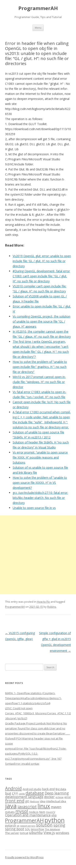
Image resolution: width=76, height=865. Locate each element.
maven (56, 807)
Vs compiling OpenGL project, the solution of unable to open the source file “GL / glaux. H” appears (41, 321)
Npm (42, 812)
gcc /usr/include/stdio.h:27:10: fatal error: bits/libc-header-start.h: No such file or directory (40, 498)
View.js (49, 832)
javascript (27, 806)
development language (24, 796)
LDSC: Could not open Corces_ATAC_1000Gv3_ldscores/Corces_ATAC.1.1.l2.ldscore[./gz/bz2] (38, 713)
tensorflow (37, 829)
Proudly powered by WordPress (24, 857)
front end (14, 801)
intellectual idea (56, 801)
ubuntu (36, 832)
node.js (33, 812)
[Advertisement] (38, 554)
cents (22, 793)
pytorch (10, 825)
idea (42, 801)
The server (12, 833)
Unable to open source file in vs (34, 508)
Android (13, 788)
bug (8, 793)
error (67, 797)
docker (49, 797)
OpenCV (50, 812)
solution (44, 825)
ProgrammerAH (38, 8)
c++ (15, 793)
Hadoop (34, 801)
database (35, 793)
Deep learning (57, 793)
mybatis (10, 812)
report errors (27, 825)
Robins (51, 607)
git (27, 801)
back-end (48, 789)
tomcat (24, 833)
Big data (61, 789)
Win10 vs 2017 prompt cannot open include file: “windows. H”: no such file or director (39, 382)
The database (52, 829)
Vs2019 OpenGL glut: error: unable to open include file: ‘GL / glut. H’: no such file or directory (42, 261)
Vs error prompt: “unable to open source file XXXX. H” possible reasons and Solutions (40, 457)
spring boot (14, 829)
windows (62, 833)
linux (44, 806)
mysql (21, 811)
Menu (38, 27)
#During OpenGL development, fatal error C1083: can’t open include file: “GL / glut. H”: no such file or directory (41, 276)
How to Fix (43, 602)
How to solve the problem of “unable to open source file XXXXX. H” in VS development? (40, 483)
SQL (27, 829)
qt (18, 825)
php (54, 815)
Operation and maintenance (28, 815)
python (55, 820)
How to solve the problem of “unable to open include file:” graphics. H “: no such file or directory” (40, 367)
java (11, 806)
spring (59, 825)
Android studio (32, 789)
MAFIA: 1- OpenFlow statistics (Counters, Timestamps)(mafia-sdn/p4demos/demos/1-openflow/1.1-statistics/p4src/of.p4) (33, 698)
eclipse (60, 797)
